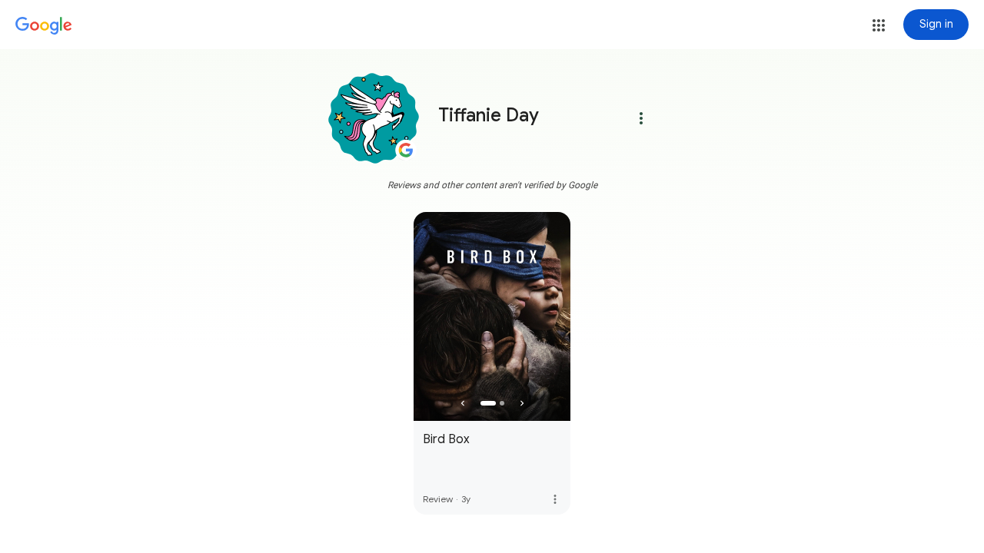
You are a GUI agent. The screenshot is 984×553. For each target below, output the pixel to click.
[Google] (43, 26)
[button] (878, 25)
